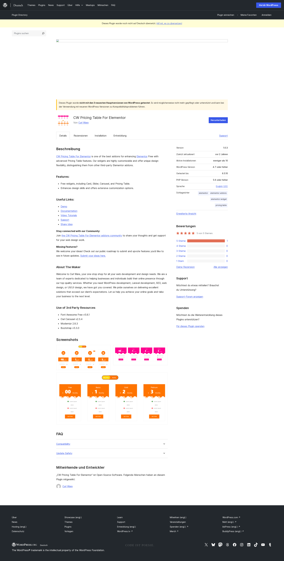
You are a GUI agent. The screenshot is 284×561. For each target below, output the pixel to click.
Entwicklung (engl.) (126, 526)
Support (223, 135)
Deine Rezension (185, 266)
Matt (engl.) (229, 522)
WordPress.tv (125, 531)
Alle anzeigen (221, 266)
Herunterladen (218, 120)
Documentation (69, 210)
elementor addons (218, 193)
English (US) (222, 186)
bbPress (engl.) (231, 526)
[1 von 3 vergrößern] (106, 348)
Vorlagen (68, 531)
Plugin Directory (20, 15)
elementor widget (219, 199)
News (14, 522)
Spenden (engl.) (179, 526)
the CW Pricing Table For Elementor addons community (92, 235)
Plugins (67, 526)
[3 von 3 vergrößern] (163, 376)
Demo (64, 206)
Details (63, 135)
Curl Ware (83, 122)
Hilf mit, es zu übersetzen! (169, 23)
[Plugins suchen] (43, 33)
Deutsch (44, 545)
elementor (203, 193)
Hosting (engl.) (19, 526)
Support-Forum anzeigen (189, 296)
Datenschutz (18, 531)
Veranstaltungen (178, 522)
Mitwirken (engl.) (178, 517)
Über (14, 517)
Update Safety (64, 453)
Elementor (142, 156)
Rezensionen (81, 135)
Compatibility (63, 444)
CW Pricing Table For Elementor (73, 156)
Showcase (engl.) (73, 517)
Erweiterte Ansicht (186, 213)
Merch (174, 531)
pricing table (221, 205)
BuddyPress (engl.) (233, 531)
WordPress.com (231, 517)
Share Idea (66, 224)
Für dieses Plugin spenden (190, 326)
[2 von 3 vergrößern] (163, 348)
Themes (68, 522)
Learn (120, 517)
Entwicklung (119, 135)
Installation (100, 135)
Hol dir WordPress (268, 5)
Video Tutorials (69, 215)
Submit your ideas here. (93, 255)
